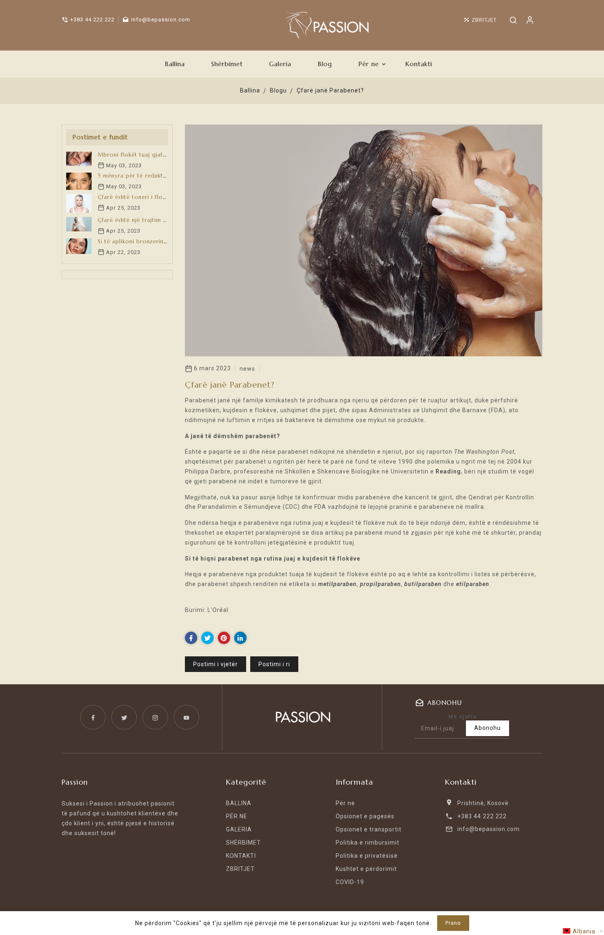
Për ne (345, 803)
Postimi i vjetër (215, 664)
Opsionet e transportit (368, 829)
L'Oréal (217, 610)
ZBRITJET (240, 869)
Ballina (250, 90)
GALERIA (239, 829)
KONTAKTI (241, 855)
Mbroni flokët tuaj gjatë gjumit (142, 154)
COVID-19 (350, 882)
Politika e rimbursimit (367, 842)
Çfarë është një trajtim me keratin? (147, 220)
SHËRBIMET (243, 842)
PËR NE (236, 816)
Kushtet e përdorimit (366, 869)
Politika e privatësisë (367, 855)
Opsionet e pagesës (365, 816)
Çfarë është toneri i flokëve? (138, 197)
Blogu (278, 90)
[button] (583, 931)
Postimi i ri (274, 664)
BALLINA (238, 803)
